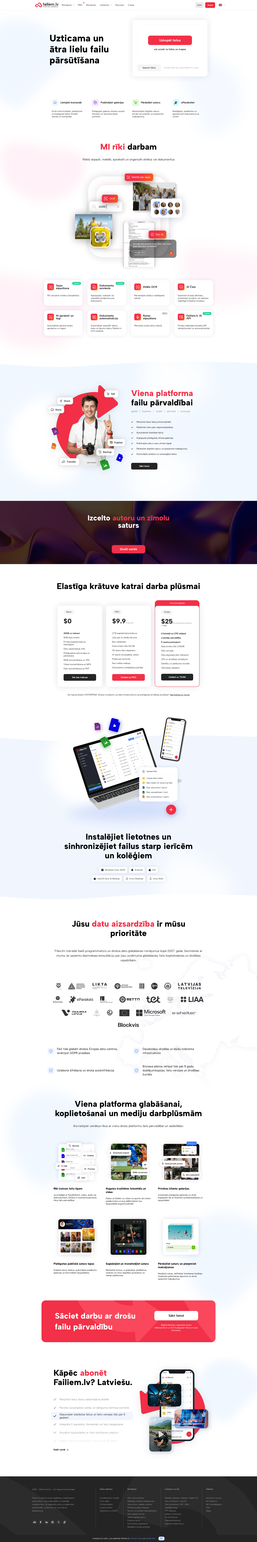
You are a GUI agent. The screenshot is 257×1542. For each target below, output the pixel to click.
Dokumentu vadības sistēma (139, 1504)
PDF (181, 1504)
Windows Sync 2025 (115, 870)
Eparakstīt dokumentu (174, 1524)
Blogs (208, 1511)
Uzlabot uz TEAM (177, 677)
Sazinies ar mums (214, 1498)
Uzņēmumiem (106, 1508)
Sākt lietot (144, 466)
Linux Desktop (136, 878)
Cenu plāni (104, 1501)
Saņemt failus (149, 67)
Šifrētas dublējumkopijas (138, 1508)
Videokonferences (173, 1520)
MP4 (187, 1504)
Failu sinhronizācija (135, 1498)
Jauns (210, 5)
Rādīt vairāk (59, 1449)
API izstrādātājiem (214, 1504)
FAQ (208, 1508)
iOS (154, 870)
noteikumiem (136, 1538)
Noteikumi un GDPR (109, 1511)
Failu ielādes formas (136, 1514)
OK (161, 1538)
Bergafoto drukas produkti (138, 1527)
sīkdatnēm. (151, 1538)
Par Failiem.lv (211, 1501)
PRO (80, 5)
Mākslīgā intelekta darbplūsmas (140, 1501)
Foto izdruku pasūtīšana (137, 1524)
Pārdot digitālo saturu (136, 1517)
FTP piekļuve (170, 1511)
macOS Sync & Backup (108, 878)
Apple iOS (193, 1498)
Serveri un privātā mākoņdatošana (142, 1511)
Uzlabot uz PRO (128, 677)
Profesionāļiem (106, 1504)
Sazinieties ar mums (180, 694)
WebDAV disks (171, 1508)
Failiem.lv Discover (173, 1514)
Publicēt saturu (134, 1520)
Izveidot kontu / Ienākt (109, 1498)
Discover (119, 5)
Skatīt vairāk (128, 549)
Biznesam (91, 5)
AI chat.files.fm (171, 1517)
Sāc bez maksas (80, 677)
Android (139, 870)
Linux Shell (158, 878)
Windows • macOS (178, 1501)
